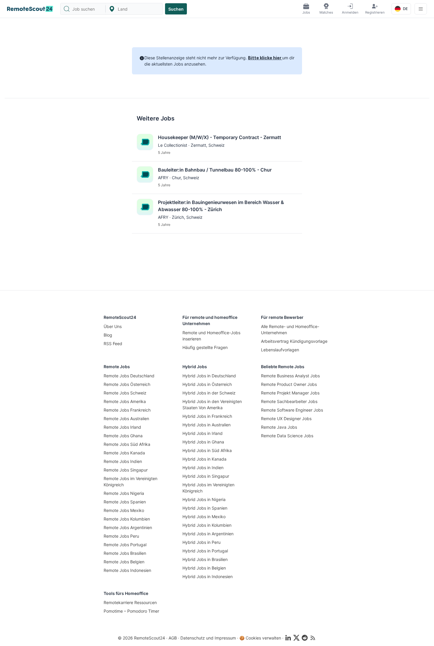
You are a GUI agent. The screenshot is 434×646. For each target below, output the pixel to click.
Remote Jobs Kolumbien (127, 518)
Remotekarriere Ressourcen (130, 602)
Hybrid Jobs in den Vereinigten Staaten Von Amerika (212, 404)
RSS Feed (113, 343)
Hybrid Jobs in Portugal (205, 550)
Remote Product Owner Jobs (289, 384)
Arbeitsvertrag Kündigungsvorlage (294, 341)
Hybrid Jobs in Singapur (205, 476)
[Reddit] (304, 637)
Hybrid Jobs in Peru (201, 542)
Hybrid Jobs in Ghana (203, 441)
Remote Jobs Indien (123, 461)
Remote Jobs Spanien (125, 501)
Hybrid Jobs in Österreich (207, 384)
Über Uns (113, 326)
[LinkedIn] (288, 637)
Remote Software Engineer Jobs (292, 409)
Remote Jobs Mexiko (124, 510)
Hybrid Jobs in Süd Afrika (207, 450)
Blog (108, 334)
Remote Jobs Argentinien (128, 527)
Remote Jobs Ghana (123, 435)
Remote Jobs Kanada (124, 452)
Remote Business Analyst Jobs (290, 375)
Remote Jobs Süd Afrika (127, 444)
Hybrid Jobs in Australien (206, 424)
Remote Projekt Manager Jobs (290, 392)
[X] (296, 637)
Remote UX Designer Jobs (286, 418)
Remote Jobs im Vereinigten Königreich (130, 481)
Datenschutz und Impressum (208, 637)
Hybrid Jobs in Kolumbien (206, 525)
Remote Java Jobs (279, 427)
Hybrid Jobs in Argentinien (208, 533)
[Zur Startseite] (30, 9)
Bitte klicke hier (265, 57)
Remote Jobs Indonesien (127, 570)
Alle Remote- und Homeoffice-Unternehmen (290, 329)
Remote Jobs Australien (126, 418)
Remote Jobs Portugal (125, 544)
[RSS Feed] (312, 637)
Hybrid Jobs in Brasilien (205, 559)
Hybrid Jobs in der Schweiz (209, 392)
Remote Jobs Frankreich (127, 409)
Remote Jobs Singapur (126, 469)
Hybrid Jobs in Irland (202, 433)
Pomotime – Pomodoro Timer (131, 611)
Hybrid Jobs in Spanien (204, 507)
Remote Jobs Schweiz (125, 392)
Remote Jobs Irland (122, 427)
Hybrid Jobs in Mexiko (204, 516)
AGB (173, 637)
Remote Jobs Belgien (124, 561)
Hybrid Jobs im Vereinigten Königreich (208, 487)
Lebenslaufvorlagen (280, 349)
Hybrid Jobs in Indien (202, 467)
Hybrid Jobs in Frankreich (207, 416)
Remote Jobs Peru (121, 536)
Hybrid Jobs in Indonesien (207, 576)
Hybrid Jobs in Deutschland (209, 375)
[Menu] (421, 8)
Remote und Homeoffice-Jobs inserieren (211, 335)
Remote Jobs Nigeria (124, 493)
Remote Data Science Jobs (287, 435)
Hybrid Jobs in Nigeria (204, 499)
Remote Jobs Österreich (127, 384)
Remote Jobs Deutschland (129, 375)
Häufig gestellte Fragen (205, 347)
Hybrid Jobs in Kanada (204, 458)
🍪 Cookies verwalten (260, 637)
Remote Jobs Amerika (125, 401)
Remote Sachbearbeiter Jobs (289, 401)
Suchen (176, 9)
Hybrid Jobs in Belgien (204, 567)
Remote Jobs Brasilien (125, 553)
